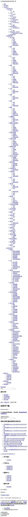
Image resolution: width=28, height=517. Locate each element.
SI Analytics (12, 18)
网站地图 (11, 505)
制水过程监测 (16, 278)
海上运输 (12, 303)
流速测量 (15, 256)
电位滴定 (15, 365)
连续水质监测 (16, 254)
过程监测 (15, 265)
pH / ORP (12, 37)
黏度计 (11, 212)
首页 (5, 4)
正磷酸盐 (12, 116)
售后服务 (9, 382)
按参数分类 (10, 36)
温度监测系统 (13, 238)
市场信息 (9, 374)
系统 (14, 232)
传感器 (14, 42)
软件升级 (6, 399)
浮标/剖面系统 (16, 259)
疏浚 (14, 304)
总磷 (11, 94)
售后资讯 (9, 379)
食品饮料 (12, 329)
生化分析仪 (13, 224)
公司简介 (9, 460)
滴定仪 (11, 218)
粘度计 (14, 325)
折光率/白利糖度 (14, 204)
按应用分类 (10, 248)
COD (11, 88)
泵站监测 (15, 268)
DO (10, 56)
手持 (14, 40)
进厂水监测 (16, 279)
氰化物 (11, 183)
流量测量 (15, 257)
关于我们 (6, 5)
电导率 (11, 74)
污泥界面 (12, 171)
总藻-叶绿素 (13, 138)
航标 (14, 307)
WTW (11, 13)
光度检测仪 (16, 368)
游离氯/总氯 (13, 146)
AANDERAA (13, 26)
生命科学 (12, 322)
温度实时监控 (16, 351)
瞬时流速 (15, 165)
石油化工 (12, 359)
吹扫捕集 (15, 357)
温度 (11, 46)
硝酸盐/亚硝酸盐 (14, 123)
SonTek (11, 15)
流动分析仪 (16, 328)
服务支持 (6, 381)
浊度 (11, 65)
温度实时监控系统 (17, 336)
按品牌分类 (10, 8)
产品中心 (6, 7)
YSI (10, 10)
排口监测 (15, 263)
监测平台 (15, 43)
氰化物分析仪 (16, 340)
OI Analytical (13, 21)
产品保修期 (7, 396)
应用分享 (9, 376)
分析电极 (15, 326)
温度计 (11, 245)
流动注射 (12, 215)
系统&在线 (15, 45)
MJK (11, 23)
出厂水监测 (16, 281)
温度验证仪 (13, 230)
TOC (11, 84)
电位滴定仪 (16, 337)
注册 (4, 387)
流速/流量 (12, 162)
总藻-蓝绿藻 (13, 132)
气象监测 (15, 287)
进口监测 (15, 262)
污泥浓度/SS (13, 168)
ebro (11, 29)
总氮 (11, 101)
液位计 (11, 221)
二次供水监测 (16, 274)
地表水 (11, 249)
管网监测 (15, 273)
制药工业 (12, 342)
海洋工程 (12, 314)
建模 (14, 166)
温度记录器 (13, 234)
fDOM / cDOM (13, 155)
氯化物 (11, 196)
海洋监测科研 (13, 292)
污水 (11, 260)
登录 (2, 387)
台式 (14, 38)
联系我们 (6, 384)
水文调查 (15, 285)
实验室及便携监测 (17, 276)
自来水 (11, 270)
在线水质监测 (16, 252)
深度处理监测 (16, 267)
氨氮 (11, 107)
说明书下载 (7, 398)
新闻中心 (6, 373)
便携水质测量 (16, 251)
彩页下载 (9, 378)
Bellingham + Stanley (15, 31)
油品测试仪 (13, 241)
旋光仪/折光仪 (16, 331)
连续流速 (15, 163)
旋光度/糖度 (13, 208)
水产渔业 (12, 282)
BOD (11, 177)
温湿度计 (12, 227)
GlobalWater (13, 34)
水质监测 (15, 290)
